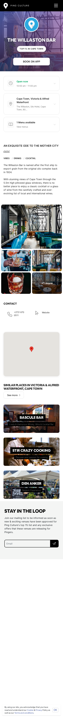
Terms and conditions (24, 713)
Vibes (7, 158)
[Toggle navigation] (55, 6)
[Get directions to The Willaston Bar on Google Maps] (31, 354)
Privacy (39, 710)
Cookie (30, 710)
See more (12, 395)
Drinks (17, 158)
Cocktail (30, 158)
